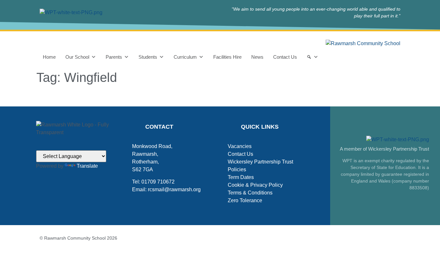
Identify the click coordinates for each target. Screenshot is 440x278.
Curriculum (185, 57)
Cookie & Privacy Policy (255, 185)
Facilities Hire (227, 57)
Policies (237, 169)
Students (148, 57)
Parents (114, 57)
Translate (87, 166)
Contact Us (285, 57)
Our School (77, 57)
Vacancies (240, 146)
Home (49, 57)
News (257, 57)
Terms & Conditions (250, 192)
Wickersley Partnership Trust (260, 161)
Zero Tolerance (245, 200)
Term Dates (241, 177)
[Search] (312, 57)
